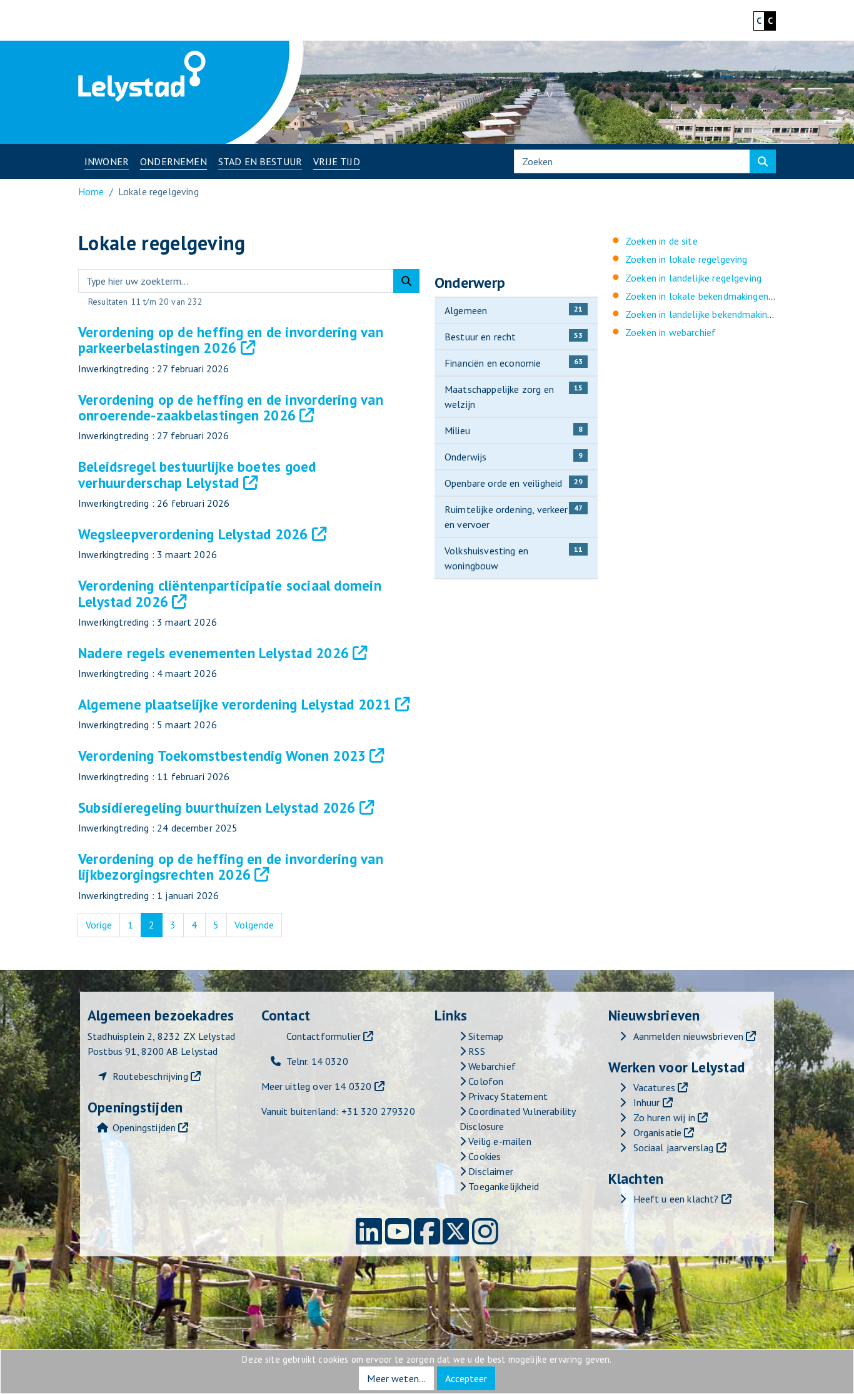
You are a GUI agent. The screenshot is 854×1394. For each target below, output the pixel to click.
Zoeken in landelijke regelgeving (693, 278)
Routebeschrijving (150, 1076)
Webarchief (491, 1066)
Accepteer (466, 1378)
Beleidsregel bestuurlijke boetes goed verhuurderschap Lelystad (197, 474)
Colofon (484, 1081)
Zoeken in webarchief (670, 332)
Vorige (103, 924)
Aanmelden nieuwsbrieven (688, 1036)
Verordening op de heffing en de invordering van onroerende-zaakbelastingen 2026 (230, 407)
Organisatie (657, 1132)
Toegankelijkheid (502, 1186)
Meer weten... (396, 1378)
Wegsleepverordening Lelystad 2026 (193, 534)
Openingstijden (144, 1127)
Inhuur (646, 1102)
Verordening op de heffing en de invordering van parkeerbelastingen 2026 (230, 340)
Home (91, 191)
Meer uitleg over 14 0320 (316, 1086)
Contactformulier (323, 1036)
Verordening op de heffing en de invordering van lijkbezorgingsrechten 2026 (230, 866)
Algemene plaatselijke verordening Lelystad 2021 (234, 704)
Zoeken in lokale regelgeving (686, 259)
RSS (475, 1051)
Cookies (483, 1156)
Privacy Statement (507, 1096)
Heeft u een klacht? (676, 1199)
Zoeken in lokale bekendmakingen (696, 296)
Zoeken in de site (661, 241)
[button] (106, 161)
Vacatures (654, 1087)
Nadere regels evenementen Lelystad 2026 (213, 653)
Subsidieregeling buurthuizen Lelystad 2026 (217, 807)
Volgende (258, 924)
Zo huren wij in (664, 1117)
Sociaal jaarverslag (673, 1147)
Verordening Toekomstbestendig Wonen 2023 (222, 755)
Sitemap (484, 1036)
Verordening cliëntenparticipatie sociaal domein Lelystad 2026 (229, 593)
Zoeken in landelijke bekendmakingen (704, 314)
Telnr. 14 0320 (317, 1061)
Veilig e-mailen (498, 1141)
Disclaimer (489, 1171)
